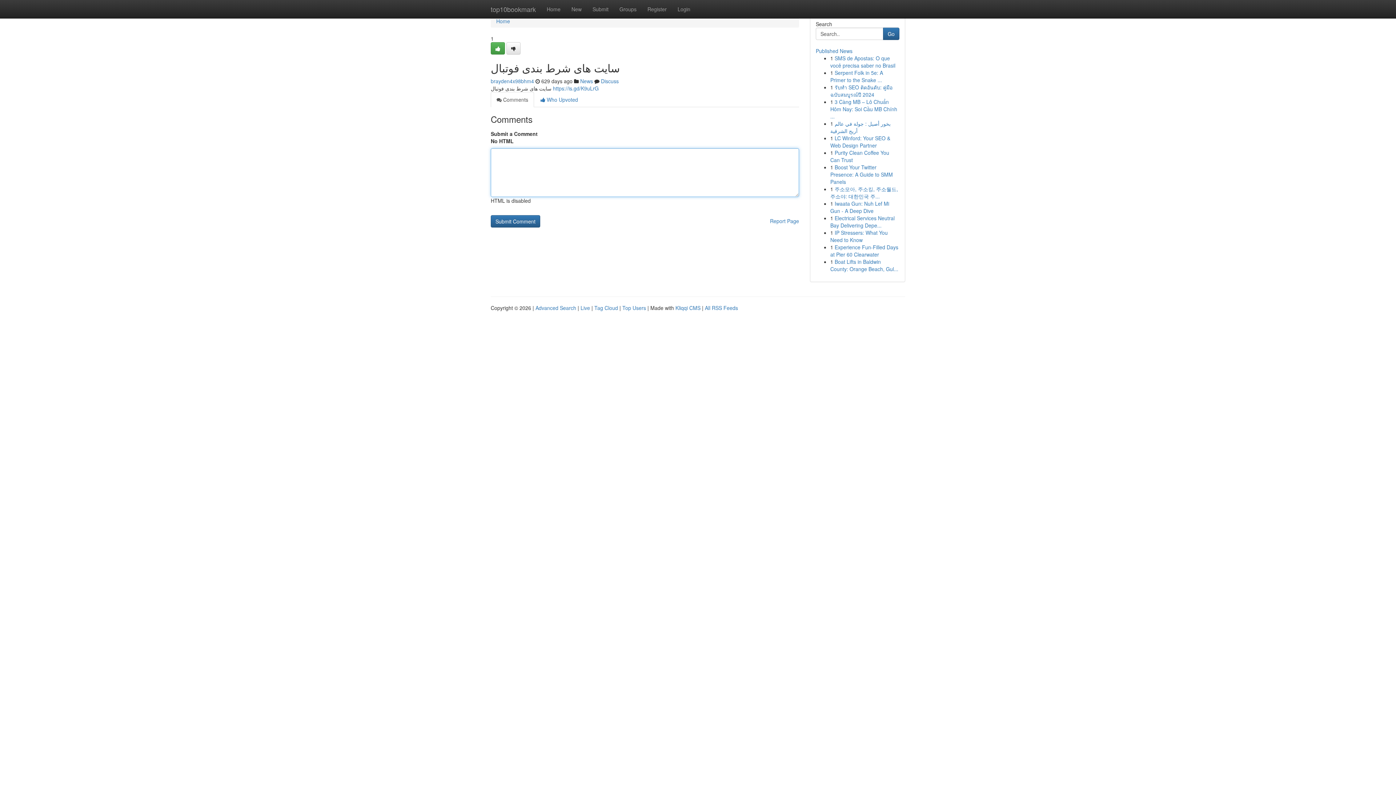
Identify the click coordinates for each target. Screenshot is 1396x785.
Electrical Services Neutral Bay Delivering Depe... (862, 221)
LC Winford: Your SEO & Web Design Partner (860, 141)
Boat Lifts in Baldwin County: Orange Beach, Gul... (864, 265)
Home (554, 9)
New (576, 9)
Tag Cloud (606, 307)
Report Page (784, 221)
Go (891, 33)
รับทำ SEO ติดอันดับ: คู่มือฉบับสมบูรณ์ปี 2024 (861, 91)
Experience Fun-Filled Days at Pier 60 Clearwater (864, 250)
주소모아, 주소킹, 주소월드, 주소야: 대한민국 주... (864, 192)
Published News (834, 51)
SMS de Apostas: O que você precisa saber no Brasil (862, 62)
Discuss (610, 81)
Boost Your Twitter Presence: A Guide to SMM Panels (861, 174)
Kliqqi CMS (688, 307)
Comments (515, 99)
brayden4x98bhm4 (512, 81)
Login (684, 9)
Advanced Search (555, 307)
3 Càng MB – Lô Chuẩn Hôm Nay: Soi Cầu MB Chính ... (863, 109)
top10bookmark (513, 9)
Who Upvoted (561, 99)
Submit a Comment (514, 133)
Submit (601, 9)
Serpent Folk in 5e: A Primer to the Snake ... (856, 76)
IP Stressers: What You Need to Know (859, 236)
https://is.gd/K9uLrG (576, 88)
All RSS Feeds (721, 307)
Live (585, 307)
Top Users (634, 307)
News (586, 81)
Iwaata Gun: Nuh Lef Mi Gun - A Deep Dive (859, 207)
